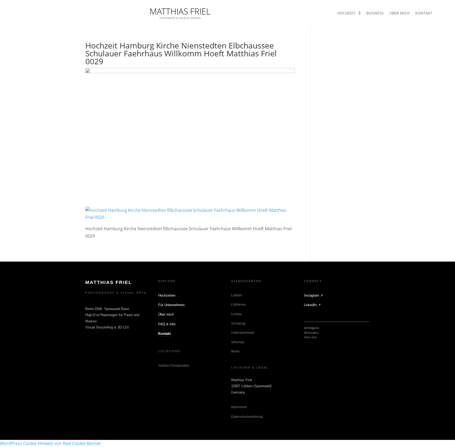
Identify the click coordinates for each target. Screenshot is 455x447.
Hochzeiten (166, 295)
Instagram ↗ (313, 295)
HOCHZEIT (346, 13)
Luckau (236, 314)
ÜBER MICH (399, 13)
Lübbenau (238, 304)
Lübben (236, 295)
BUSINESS (375, 13)
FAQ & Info (166, 324)
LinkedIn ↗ (312, 305)
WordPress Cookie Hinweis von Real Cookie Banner (50, 443)
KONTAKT (423, 13)
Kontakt (164, 334)
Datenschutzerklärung (247, 417)
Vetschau (237, 342)
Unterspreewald (242, 333)
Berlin (235, 351)
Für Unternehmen (171, 305)
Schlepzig (238, 323)
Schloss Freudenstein (173, 365)
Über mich (166, 314)
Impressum (239, 407)
